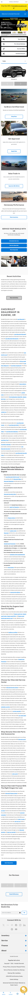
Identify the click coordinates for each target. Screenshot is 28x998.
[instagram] (20, 925)
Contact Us (16, 970)
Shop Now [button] (14, 116)
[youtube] (16, 929)
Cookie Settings (14, 979)
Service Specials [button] (14, 245)
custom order (13, 530)
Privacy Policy (6, 966)
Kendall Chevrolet (19, 963)
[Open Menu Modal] (2, 2)
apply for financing (14, 507)
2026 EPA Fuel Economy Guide (14, 977)
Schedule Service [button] (14, 241)
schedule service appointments (17, 554)
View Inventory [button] (14, 217)
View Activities (14, 297)
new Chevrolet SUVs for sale (12, 477)
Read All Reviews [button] (14, 894)
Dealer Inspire (14, 985)
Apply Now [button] (14, 151)
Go (24, 912)
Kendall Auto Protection (9, 543)
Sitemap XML (11, 973)
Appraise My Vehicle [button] (14, 186)
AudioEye (17, 973)
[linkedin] (24, 925)
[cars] (7, 925)
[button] (26, 10)
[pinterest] (11, 929)
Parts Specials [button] (14, 250)
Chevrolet (6, 533)
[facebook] (16, 925)
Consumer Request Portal (18, 966)
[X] (3, 925)
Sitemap (22, 970)
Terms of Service (8, 970)
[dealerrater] (11, 925)
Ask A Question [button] (9, 863)
